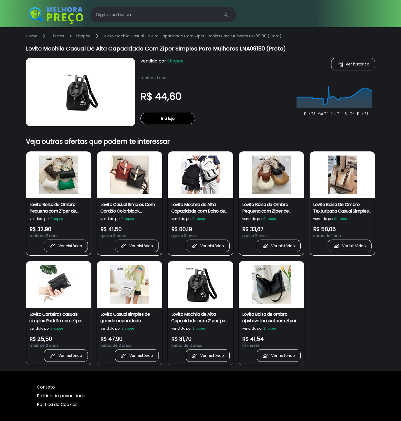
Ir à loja (168, 118)
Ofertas (56, 36)
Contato (46, 387)
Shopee (83, 36)
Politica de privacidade (61, 396)
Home (31, 36)
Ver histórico (357, 64)
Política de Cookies (57, 404)
